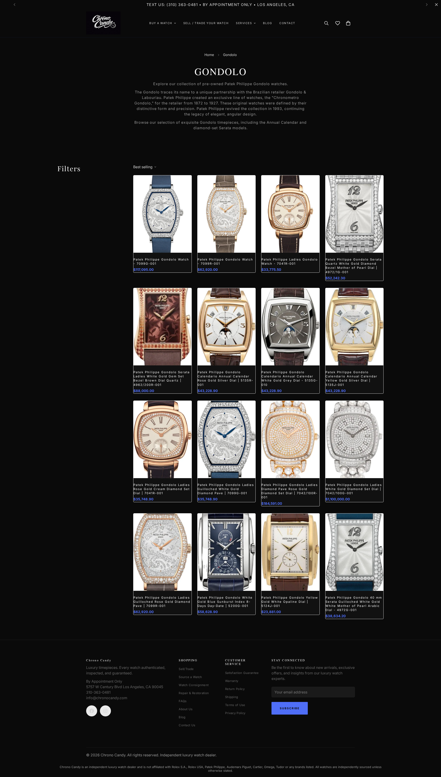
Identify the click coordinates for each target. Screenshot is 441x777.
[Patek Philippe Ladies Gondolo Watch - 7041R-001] (290, 214)
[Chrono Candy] (103, 23)
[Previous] (14, 4)
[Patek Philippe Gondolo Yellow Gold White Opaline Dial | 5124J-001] (290, 552)
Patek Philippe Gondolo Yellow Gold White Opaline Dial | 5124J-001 (289, 602)
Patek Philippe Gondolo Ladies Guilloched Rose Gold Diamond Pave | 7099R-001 (161, 602)
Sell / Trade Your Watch (206, 23)
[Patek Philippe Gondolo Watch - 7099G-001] (162, 214)
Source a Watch (190, 677)
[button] (348, 23)
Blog (267, 23)
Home (209, 55)
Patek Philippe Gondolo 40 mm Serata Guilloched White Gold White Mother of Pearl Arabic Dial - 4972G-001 (353, 604)
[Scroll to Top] (429, 752)
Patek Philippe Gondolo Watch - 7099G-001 (161, 261)
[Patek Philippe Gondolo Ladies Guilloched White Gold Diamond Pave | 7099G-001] (227, 439)
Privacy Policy (235, 713)
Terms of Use (235, 705)
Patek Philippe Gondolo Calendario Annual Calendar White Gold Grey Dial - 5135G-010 (289, 378)
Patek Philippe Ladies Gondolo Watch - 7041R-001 (289, 261)
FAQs (183, 701)
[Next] (426, 4)
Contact (287, 23)
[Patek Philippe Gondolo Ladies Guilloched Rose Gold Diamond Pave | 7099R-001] (162, 552)
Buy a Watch (160, 23)
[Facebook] (91, 710)
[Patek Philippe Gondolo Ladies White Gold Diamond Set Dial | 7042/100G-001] (354, 439)
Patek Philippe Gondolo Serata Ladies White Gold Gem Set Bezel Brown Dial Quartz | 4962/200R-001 (161, 378)
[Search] (326, 23)
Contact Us (187, 725)
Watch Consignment (194, 685)
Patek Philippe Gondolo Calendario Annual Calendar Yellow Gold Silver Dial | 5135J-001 (351, 378)
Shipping (231, 697)
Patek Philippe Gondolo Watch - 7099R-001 (225, 261)
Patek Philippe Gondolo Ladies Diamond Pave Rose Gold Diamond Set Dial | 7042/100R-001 (289, 491)
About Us (185, 709)
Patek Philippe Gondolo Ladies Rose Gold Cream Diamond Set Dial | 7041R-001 (161, 489)
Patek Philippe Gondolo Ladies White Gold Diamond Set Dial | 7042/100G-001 (353, 489)
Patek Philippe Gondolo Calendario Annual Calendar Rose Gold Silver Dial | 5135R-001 (225, 378)
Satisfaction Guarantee (242, 673)
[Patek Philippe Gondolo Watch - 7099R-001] (227, 214)
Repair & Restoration (194, 693)
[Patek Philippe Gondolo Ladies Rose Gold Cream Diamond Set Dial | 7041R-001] (162, 439)
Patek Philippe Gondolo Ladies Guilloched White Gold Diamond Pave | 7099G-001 (226, 489)
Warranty (231, 681)
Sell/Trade (186, 669)
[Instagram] (105, 710)
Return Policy (235, 689)
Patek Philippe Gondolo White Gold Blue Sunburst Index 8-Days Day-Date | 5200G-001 (225, 602)
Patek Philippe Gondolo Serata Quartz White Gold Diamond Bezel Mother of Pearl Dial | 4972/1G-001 (353, 266)
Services (244, 23)
